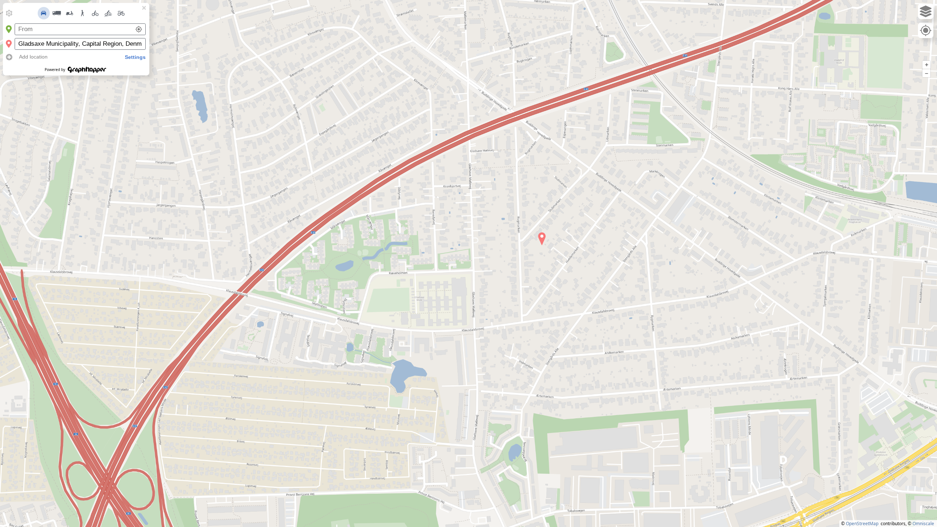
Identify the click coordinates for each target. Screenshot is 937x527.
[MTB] (108, 13)
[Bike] (95, 13)
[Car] (44, 13)
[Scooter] (69, 13)
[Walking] (82, 13)
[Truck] (57, 13)
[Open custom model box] (9, 13)
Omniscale (923, 523)
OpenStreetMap (862, 523)
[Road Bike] (121, 13)
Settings (135, 57)
